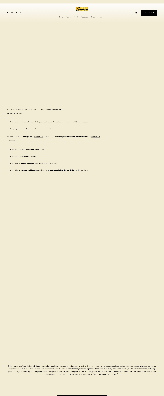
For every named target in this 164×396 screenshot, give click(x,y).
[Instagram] (12, 13)
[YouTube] (21, 13)
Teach (76, 17)
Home (61, 17)
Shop (93, 17)
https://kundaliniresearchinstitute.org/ (103, 374)
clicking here (38, 136)
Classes (68, 17)
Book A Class (149, 13)
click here (40, 149)
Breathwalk (85, 17)
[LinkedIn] (16, 13)
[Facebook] (7, 13)
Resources (101, 17)
